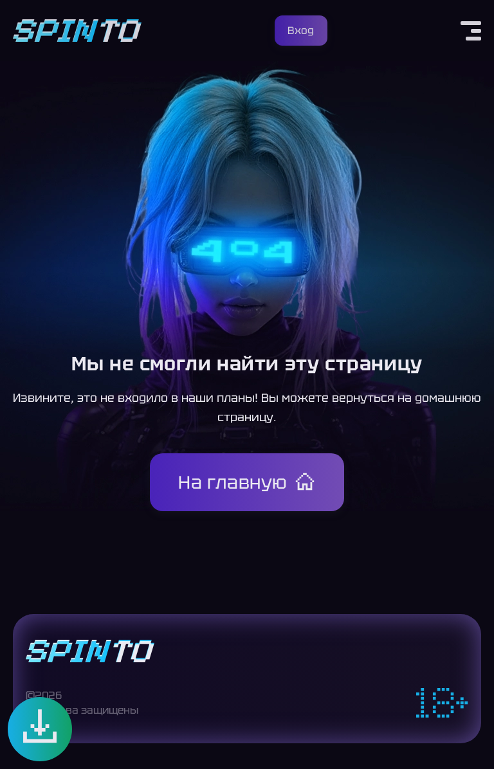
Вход (301, 30)
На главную (233, 482)
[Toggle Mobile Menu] (471, 31)
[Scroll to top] (473, 740)
